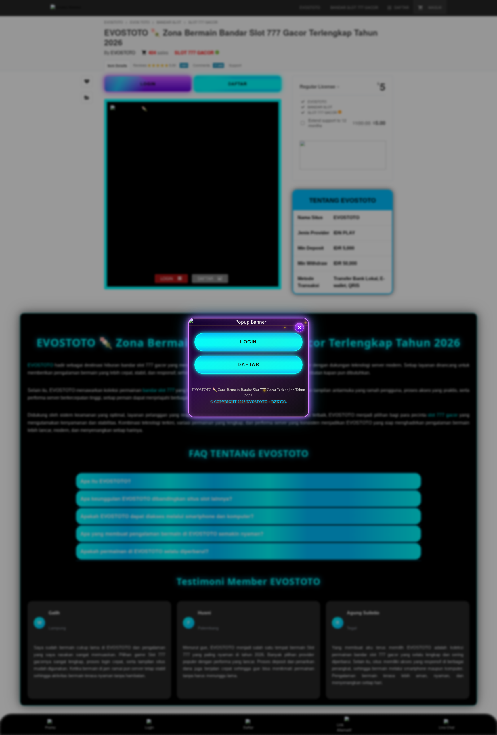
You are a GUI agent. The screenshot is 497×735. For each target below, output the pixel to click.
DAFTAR (248, 364)
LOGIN (248, 341)
